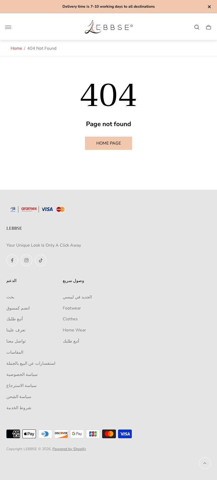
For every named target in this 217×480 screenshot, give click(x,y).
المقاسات (14, 352)
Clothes (70, 319)
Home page (108, 143)
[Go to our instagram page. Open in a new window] (26, 260)
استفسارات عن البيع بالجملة (30, 363)
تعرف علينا (15, 330)
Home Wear (74, 330)
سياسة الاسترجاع (21, 386)
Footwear (72, 308)
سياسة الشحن (18, 397)
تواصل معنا (16, 341)
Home (16, 48)
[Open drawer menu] (8, 27)
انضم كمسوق (18, 308)
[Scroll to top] (205, 463)
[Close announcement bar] (209, 6)
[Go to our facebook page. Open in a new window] (12, 260)
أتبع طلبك (14, 319)
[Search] (197, 27)
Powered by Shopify (69, 448)
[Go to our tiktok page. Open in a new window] (41, 260)
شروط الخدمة (18, 408)
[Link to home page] (39, 210)
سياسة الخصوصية (22, 374)
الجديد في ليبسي (77, 297)
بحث (10, 297)
